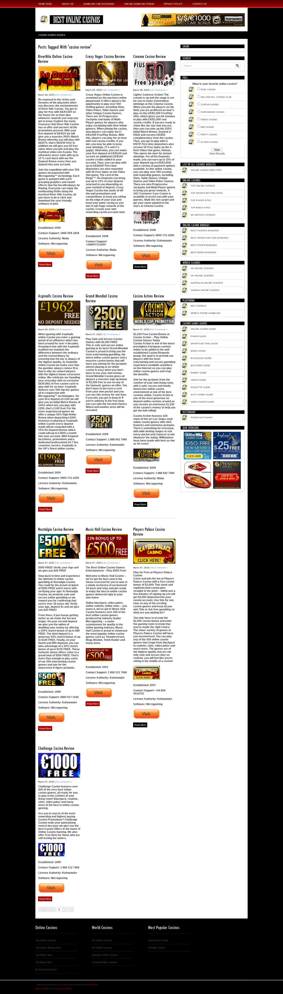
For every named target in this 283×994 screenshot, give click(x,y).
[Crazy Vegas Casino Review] (107, 73)
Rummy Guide (199, 373)
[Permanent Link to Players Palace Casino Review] (149, 531)
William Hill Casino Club (216, 97)
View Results (217, 153)
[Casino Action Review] (154, 313)
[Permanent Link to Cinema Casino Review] (149, 56)
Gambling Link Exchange (98, 4)
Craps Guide (198, 380)
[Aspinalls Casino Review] (59, 313)
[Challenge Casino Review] (59, 765)
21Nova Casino (210, 104)
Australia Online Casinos (207, 283)
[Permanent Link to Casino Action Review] (148, 295)
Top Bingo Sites (200, 207)
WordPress (92, 984)
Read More (45, 264)
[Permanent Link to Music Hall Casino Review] (104, 529)
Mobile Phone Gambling (205, 313)
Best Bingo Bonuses (203, 252)
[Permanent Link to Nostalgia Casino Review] (56, 529)
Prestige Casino (156, 947)
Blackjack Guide (201, 358)
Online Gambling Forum (139, 4)
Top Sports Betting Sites (207, 193)
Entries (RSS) (42, 988)
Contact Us (200, 4)
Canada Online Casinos (205, 290)
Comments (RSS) (63, 988)
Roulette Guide (200, 387)
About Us (67, 4)
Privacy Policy (173, 4)
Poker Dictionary (202, 417)
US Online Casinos (202, 268)
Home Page (45, 4)
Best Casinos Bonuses (205, 230)
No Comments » (64, 95)
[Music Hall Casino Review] (107, 546)
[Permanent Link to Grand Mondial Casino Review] (102, 298)
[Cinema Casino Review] (154, 73)
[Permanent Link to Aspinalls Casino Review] (55, 295)
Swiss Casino (209, 119)
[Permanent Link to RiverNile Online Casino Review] (55, 58)
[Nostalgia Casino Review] (59, 546)
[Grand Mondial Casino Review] (107, 318)
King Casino (208, 89)
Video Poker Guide (202, 402)
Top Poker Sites (201, 200)
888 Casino (207, 127)
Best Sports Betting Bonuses (210, 238)
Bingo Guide (198, 351)
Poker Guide (198, 336)
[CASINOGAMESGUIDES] (195, 323)
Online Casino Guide (203, 329)
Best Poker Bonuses (204, 245)
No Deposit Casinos (203, 215)
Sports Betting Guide (204, 343)
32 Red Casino (209, 142)
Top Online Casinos (203, 186)
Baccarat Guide (200, 365)
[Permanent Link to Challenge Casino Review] (56, 748)
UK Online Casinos (202, 275)
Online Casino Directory (206, 170)
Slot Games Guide (202, 394)
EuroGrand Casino (212, 112)
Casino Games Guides (51, 35)
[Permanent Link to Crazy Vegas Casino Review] (105, 56)
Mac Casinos (198, 306)
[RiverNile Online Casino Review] (59, 78)
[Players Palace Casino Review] (154, 551)
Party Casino (209, 134)
